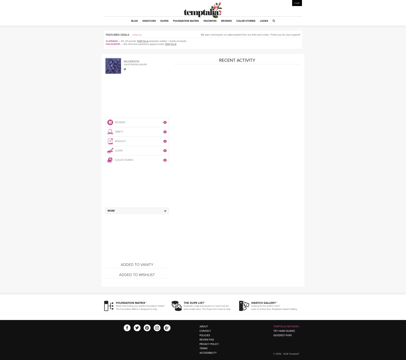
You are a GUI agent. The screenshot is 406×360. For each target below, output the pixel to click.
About (204, 326)
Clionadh (112, 41)
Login (297, 3)
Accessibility (208, 352)
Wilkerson (131, 61)
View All (137, 34)
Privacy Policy (209, 344)
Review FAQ (207, 339)
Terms (203, 348)
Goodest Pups (282, 335)
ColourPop (113, 44)
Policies (205, 335)
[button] (134, 21)
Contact (205, 331)
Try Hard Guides (284, 331)
